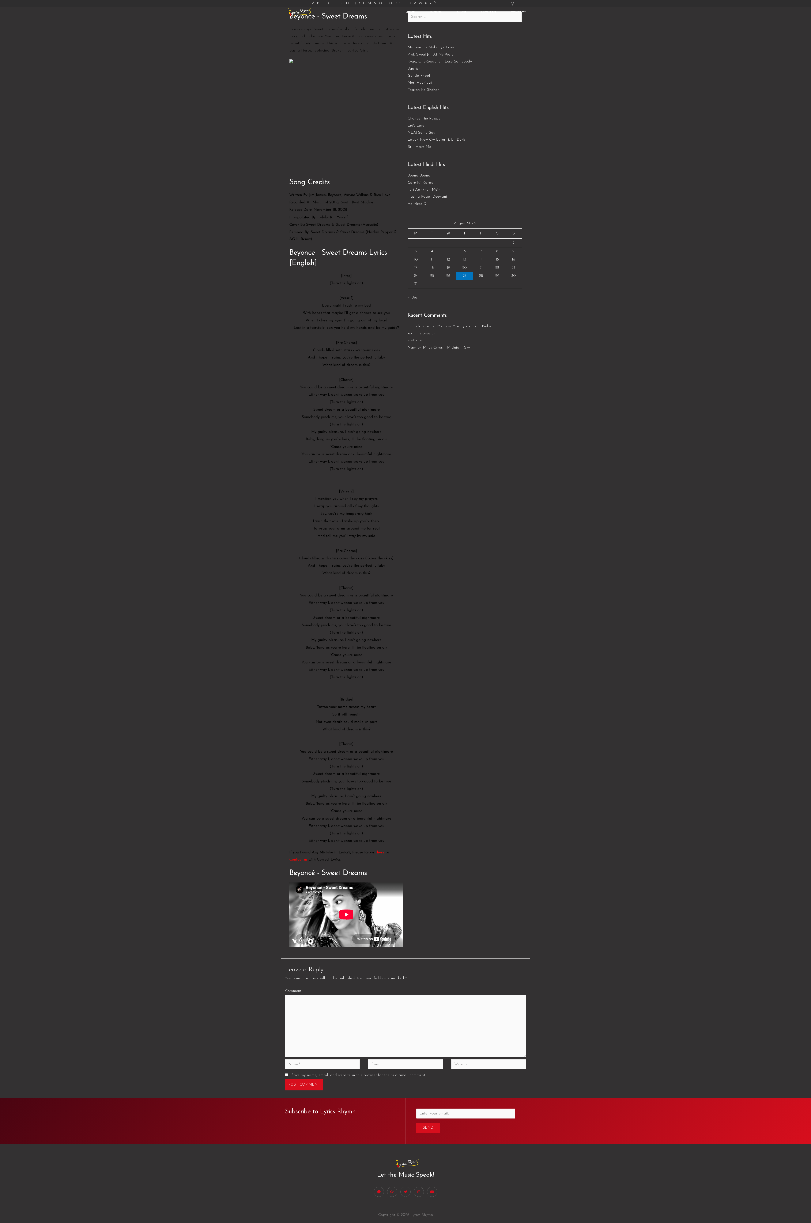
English (436, 12)
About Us (488, 12)
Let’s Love (416, 126)
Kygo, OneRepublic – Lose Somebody (440, 62)
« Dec (413, 298)
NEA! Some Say (421, 133)
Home (410, 12)
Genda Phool (419, 76)
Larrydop (416, 326)
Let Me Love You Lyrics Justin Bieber (461, 326)
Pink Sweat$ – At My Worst (431, 55)
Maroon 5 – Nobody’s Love (431, 47)
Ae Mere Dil (418, 204)
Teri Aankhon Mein (424, 190)
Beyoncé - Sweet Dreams (328, 873)
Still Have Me (419, 147)
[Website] (488, 1065)
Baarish (414, 69)
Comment (293, 991)
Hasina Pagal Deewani (427, 197)
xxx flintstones (419, 333)
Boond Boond (419, 176)
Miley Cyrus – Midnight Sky (446, 348)
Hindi (461, 12)
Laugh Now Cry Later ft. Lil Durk (436, 140)
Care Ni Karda (421, 183)
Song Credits (309, 182)
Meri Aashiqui (420, 83)
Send (428, 1128)
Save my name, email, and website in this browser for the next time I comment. (358, 1075)
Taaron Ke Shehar (423, 90)
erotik (412, 340)
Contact (518, 12)
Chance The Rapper (425, 119)
